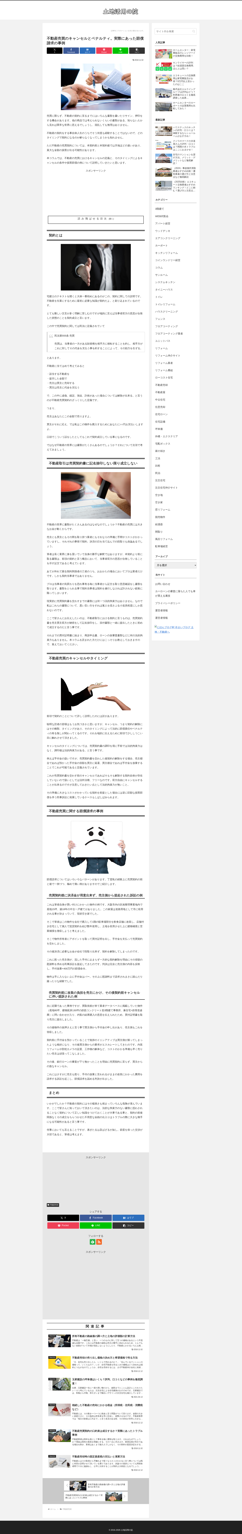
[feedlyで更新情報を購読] (92, 1242)
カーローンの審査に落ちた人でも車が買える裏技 (175, 593)
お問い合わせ (162, 584)
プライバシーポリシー (167, 603)
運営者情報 (161, 610)
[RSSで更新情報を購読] (99, 1242)
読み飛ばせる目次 (93, 218)
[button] (137, 50)
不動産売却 (54, 1205)
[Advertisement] (96, 192)
